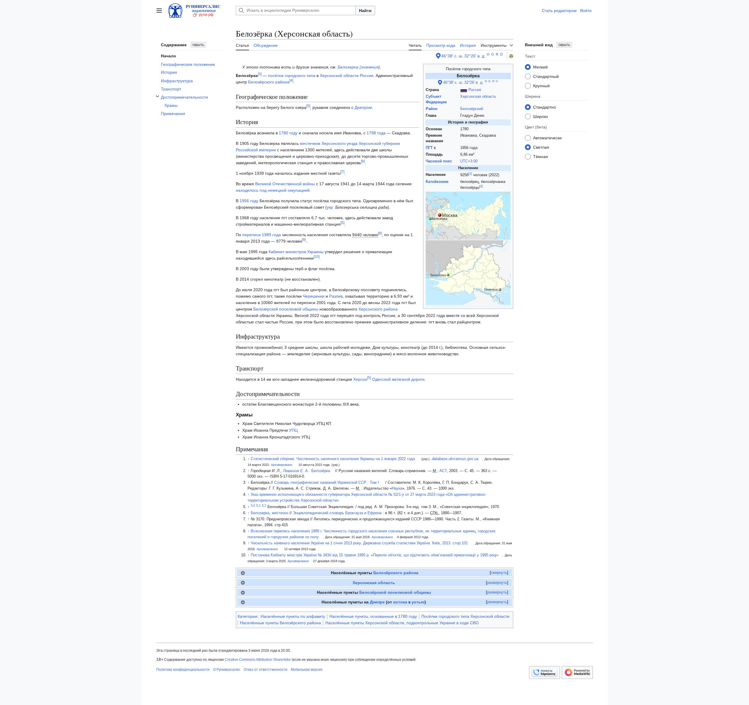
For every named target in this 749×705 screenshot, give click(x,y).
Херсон (360, 379)
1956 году (249, 200)
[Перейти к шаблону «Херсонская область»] (243, 583)
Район (431, 109)
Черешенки (313, 296)
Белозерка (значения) (359, 67)
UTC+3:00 (468, 161)
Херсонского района (378, 309)
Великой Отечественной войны (285, 183)
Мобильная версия (306, 670)
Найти (365, 10)
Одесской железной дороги (398, 379)
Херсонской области (339, 75)
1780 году (288, 133)
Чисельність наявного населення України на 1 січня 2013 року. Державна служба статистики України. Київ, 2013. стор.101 (359, 543)
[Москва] (440, 214)
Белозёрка (320, 471)
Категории (247, 616)
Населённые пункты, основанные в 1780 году (373, 616)
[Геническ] (500, 289)
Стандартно (544, 106)
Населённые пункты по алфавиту (293, 616)
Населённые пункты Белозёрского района (280, 622)
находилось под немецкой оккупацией (273, 190)
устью (418, 602)
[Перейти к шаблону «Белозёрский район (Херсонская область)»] (243, 573)
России (366, 75)
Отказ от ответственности (265, 670)
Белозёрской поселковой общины (285, 309)
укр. (330, 207)
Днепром (363, 107)
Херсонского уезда (340, 143)
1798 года (376, 133)
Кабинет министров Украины (296, 251)
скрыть (198, 45)
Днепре (377, 602)
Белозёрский (471, 109)
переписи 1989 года (261, 234)
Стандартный (546, 76)
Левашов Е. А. (296, 471)
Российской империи (256, 149)
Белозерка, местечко (269, 513)
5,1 (258, 505)
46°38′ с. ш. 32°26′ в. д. (463, 56)
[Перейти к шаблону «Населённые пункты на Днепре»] (243, 602)
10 (316, 257)
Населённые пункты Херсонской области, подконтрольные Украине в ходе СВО (402, 622)
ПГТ (429, 148)
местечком (310, 143)
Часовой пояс (439, 161)
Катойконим (437, 182)
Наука (397, 488)
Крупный (541, 85)
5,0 (253, 505)
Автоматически (547, 137)
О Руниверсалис (226, 670)
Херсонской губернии (379, 143)
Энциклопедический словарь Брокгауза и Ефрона (337, 513)
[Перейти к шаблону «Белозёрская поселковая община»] (243, 592)
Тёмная (540, 156)
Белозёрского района (268, 82)
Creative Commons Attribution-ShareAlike (258, 660)
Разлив (336, 296)
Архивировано (281, 464)
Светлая (541, 147)
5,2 (264, 505)
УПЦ (293, 430)
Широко (540, 116)
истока (400, 602)
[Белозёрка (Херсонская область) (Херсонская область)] (468, 272)
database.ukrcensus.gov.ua (455, 459)
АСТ (443, 471)
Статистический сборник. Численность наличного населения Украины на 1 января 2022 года (333, 459)
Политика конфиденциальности (182, 670)
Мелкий (540, 66)
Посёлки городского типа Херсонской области (465, 616)
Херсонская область (478, 97)
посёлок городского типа (291, 75)
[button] (159, 10)
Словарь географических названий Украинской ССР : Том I (326, 483)
